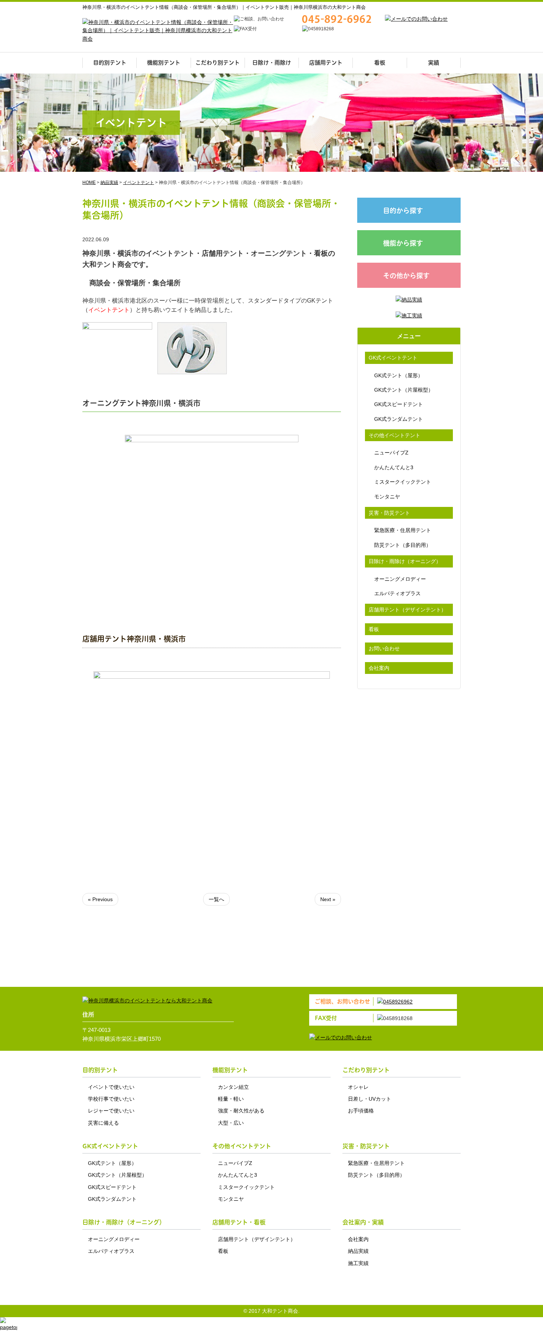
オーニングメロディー (400, 579)
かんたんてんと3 (393, 467)
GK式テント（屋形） (398, 375)
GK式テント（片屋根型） (403, 390)
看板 (379, 62)
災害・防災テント (389, 513)
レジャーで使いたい (111, 1111)
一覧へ (216, 899)
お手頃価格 (361, 1111)
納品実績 (358, 1251)
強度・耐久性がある (241, 1111)
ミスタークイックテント (402, 482)
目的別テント (109, 62)
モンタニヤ (387, 497)
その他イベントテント (394, 435)
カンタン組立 (233, 1087)
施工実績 (358, 1263)
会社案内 (379, 668)
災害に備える (103, 1123)
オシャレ (358, 1087)
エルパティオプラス (397, 593)
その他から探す (406, 276)
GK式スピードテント (398, 404)
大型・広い (231, 1123)
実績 (433, 62)
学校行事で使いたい (111, 1099)
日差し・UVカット (369, 1099)
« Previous (100, 899)
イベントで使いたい (111, 1087)
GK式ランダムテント (398, 419)
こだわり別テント (217, 62)
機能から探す (403, 243)
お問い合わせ (384, 648)
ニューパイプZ (391, 453)
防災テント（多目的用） (402, 545)
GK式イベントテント (393, 358)
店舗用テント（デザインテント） (407, 610)
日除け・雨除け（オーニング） (405, 561)
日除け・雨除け (271, 62)
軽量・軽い (231, 1099)
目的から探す (403, 211)
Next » (327, 899)
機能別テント (163, 62)
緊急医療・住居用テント (402, 530)
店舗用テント (325, 62)
